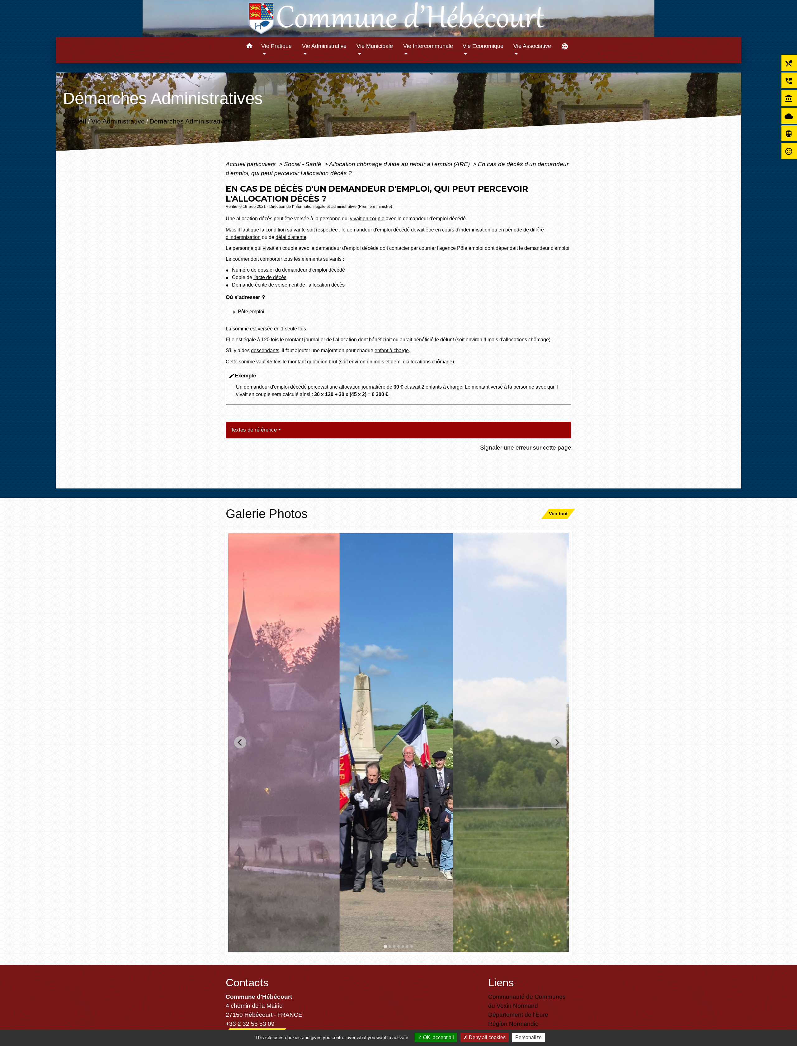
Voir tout (558, 513)
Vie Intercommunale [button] (428, 46)
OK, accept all (438, 1037)
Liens (501, 982)
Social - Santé (303, 164)
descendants (265, 350)
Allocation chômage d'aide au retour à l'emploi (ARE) (400, 164)
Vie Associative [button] (532, 46)
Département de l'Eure (518, 1014)
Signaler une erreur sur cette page (525, 447)
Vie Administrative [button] (324, 46)
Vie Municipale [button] (374, 46)
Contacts (247, 982)
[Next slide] (557, 742)
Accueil (75, 120)
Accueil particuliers (251, 164)
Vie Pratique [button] (276, 46)
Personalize (528, 1037)
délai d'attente (291, 237)
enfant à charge (392, 350)
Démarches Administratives (190, 120)
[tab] (385, 946)
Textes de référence (254, 430)
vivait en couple (367, 218)
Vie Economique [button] (483, 46)
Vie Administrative (118, 120)
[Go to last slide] (240, 742)
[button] (249, 46)
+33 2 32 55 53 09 (250, 1023)
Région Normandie (513, 1023)
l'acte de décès (269, 277)
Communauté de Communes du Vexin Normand (527, 1001)
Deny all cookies (487, 1037)
